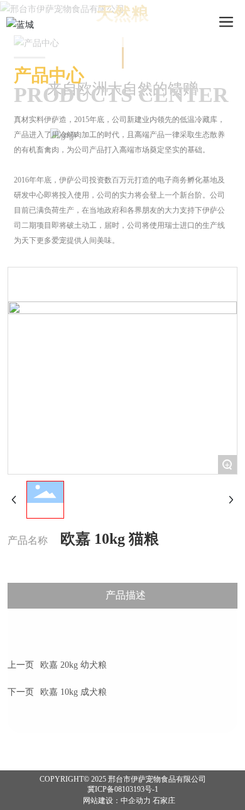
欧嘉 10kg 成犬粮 (73, 692)
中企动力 (136, 800)
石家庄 (164, 800)
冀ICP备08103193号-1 (122, 789)
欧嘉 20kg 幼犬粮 (73, 665)
